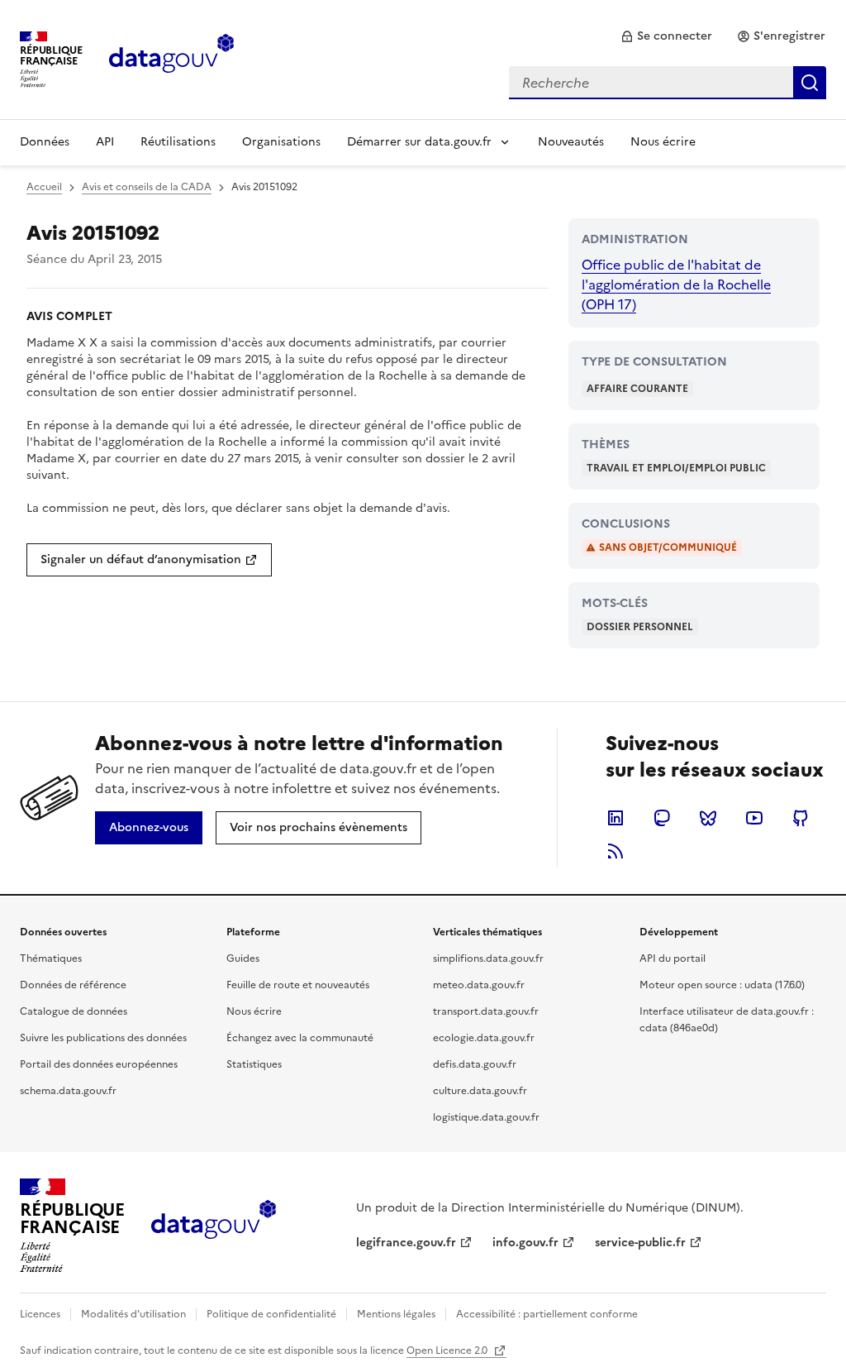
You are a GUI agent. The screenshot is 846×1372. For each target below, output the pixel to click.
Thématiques (51, 958)
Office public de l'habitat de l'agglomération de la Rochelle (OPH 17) (676, 284)
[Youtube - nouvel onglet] (754, 817)
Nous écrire (663, 142)
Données (44, 142)
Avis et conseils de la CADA (147, 186)
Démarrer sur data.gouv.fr (419, 142)
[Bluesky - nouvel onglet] (708, 817)
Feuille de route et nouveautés (297, 985)
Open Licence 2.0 (448, 1350)
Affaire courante (637, 388)
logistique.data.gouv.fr (486, 1117)
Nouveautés (571, 142)
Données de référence (73, 985)
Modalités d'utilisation (133, 1314)
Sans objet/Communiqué (668, 547)
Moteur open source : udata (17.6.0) (722, 985)
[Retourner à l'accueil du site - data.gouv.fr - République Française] (213, 1225)
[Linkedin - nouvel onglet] (615, 817)
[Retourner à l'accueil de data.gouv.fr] (171, 58)
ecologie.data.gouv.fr (484, 1037)
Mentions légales (396, 1314)
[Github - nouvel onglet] (800, 817)
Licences (40, 1314)
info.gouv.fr (525, 1242)
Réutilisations (178, 142)
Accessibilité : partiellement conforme (547, 1314)
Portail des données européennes (99, 1064)
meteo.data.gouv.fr (479, 985)
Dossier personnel (640, 626)
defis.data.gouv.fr (474, 1064)
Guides (242, 958)
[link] (666, 36)
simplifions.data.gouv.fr (488, 958)
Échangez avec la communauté (299, 1037)
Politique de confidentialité (271, 1314)
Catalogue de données (73, 1011)
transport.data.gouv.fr (486, 1011)
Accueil (44, 186)
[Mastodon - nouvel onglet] (661, 817)
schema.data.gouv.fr (68, 1090)
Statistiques (254, 1064)
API (105, 142)
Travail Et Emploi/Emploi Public (676, 468)
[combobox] (667, 82)
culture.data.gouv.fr (480, 1090)
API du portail (672, 958)
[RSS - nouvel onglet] (615, 851)
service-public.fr (640, 1242)
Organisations (281, 142)
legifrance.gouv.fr (406, 1242)
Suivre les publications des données (103, 1037)
